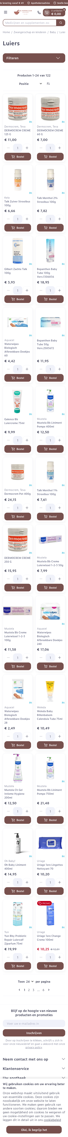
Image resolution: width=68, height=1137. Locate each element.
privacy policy (33, 1047)
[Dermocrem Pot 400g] (17, 472)
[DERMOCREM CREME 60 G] (50, 108)
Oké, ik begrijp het (34, 1130)
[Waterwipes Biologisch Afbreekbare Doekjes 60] (17, 322)
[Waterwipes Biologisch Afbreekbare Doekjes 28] (17, 689)
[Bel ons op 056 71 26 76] (39, 12)
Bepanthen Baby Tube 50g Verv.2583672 (47, 344)
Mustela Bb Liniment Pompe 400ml (49, 424)
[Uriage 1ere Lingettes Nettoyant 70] (50, 843)
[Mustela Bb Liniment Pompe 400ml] (50, 401)
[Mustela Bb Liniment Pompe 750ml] (50, 768)
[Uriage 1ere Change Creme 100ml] (50, 914)
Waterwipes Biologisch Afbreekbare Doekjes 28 (17, 716)
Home (6, 32)
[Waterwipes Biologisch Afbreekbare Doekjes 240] (50, 610)
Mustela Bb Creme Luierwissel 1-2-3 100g (15, 636)
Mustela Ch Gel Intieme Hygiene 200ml (14, 793)
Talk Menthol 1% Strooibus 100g (47, 492)
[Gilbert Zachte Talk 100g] (17, 250)
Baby (53, 32)
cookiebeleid (52, 1120)
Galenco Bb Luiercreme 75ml (14, 421)
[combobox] (29, 22)
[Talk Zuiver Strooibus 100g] (17, 179)
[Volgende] (48, 990)
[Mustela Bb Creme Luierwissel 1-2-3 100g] (17, 610)
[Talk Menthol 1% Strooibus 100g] (50, 472)
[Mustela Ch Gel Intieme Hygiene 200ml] (17, 768)
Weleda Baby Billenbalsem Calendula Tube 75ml (49, 714)
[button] (34, 58)
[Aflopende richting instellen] (48, 83)
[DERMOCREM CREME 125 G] (17, 108)
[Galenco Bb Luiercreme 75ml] (17, 401)
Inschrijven (34, 1033)
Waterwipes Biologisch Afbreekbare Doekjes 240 (49, 638)
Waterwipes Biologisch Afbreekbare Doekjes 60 (17, 349)
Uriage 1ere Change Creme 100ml (49, 937)
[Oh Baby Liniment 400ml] (17, 843)
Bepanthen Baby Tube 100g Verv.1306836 (47, 272)
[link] (20, 990)
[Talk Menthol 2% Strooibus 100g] (50, 179)
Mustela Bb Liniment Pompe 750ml (49, 791)
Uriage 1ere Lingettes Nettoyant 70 (50, 866)
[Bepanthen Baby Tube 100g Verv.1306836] (50, 250)
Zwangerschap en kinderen (30, 32)
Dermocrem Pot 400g (17, 493)
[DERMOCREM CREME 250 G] (17, 539)
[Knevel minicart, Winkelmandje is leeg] (47, 12)
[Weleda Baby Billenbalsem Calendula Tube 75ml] (50, 689)
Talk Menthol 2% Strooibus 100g (47, 199)
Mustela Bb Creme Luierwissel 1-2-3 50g (50, 563)
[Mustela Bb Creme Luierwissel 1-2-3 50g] (50, 539)
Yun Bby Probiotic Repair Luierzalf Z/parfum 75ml (15, 939)
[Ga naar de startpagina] (23, 12)
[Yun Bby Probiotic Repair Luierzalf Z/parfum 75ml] (17, 914)
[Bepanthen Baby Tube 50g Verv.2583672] (50, 322)
